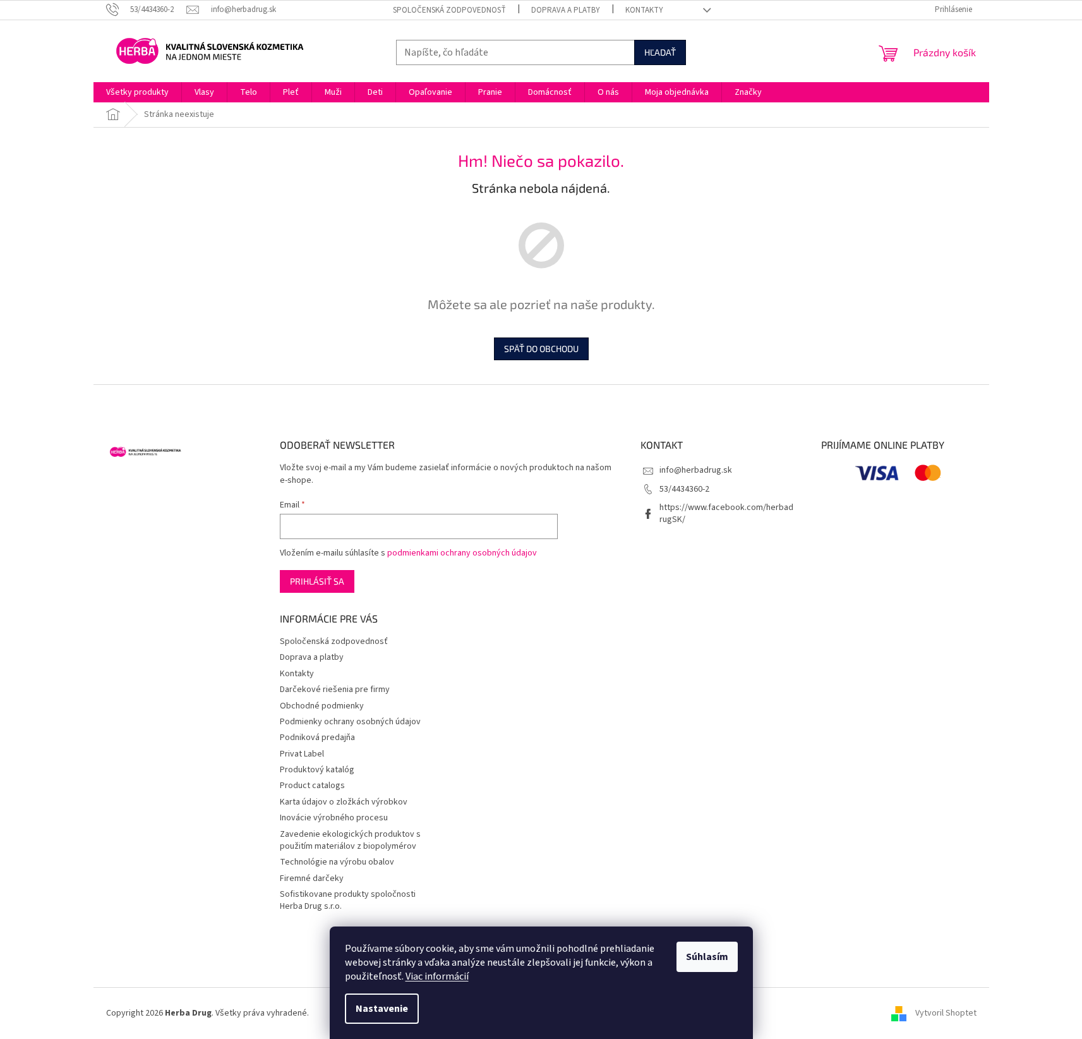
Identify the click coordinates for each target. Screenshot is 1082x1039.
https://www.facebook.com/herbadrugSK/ (726, 513)
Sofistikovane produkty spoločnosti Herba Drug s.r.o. (348, 900)
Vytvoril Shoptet (946, 1013)
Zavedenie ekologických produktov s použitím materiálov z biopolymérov (350, 840)
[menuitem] (137, 92)
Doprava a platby (565, 10)
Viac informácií (437, 976)
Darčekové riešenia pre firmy (335, 689)
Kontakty (644, 10)
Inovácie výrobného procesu (334, 817)
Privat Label (302, 754)
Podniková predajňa (317, 737)
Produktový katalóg (317, 769)
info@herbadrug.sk (695, 470)
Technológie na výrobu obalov (337, 862)
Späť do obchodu (541, 348)
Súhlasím (707, 957)
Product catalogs (312, 785)
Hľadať (660, 52)
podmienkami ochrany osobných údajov (462, 553)
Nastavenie (382, 1009)
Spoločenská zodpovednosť (449, 10)
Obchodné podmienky (322, 706)
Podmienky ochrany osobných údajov (350, 721)
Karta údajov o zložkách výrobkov (343, 802)
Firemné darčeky (312, 878)
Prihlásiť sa (317, 581)
